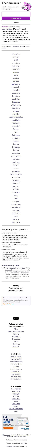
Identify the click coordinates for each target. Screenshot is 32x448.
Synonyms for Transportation (17, 4)
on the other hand (16, 408)
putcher (16, 366)
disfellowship (16, 105)
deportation (16, 96)
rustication (16, 180)
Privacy (20, 436)
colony (27, 272)
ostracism (16, 153)
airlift (16, 60)
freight (16, 132)
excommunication (16, 117)
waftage (16, 219)
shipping (16, 186)
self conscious (16, 364)
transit (16, 198)
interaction (16, 403)
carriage (16, 72)
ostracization (16, 156)
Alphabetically (16, 46)
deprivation (16, 99)
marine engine (16, 359)
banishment (16, 66)
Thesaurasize (5, 26)
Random (27, 46)
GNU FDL (24, 443)
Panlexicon (16, 336)
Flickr (16, 329)
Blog (16, 435)
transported (8, 270)
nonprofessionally (16, 361)
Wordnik (16, 346)
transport (16, 201)
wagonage (16, 222)
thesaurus (16, 391)
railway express (16, 174)
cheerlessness (16, 379)
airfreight (16, 57)
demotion (16, 90)
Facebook (24, 435)
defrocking (16, 84)
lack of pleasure (16, 369)
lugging (16, 150)
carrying (16, 78)
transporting (16, 204)
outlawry (16, 162)
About (12, 435)
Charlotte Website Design (11, 446)
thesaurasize (16, 388)
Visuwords (16, 344)
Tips (29, 435)
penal (23, 272)
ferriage (16, 129)
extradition (16, 126)
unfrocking (16, 213)
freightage (16, 135)
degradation (16, 87)
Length (22, 46)
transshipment (16, 207)
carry (16, 75)
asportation (16, 63)
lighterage (16, 147)
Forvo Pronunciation (16, 331)
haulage (16, 141)
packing (16, 165)
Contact (15, 436)
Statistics (9, 436)
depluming (16, 93)
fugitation (16, 138)
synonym (16, 393)
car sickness (16, 376)
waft (16, 216)
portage (16, 168)
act (7, 268)
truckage (16, 210)
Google (16, 334)
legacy (16, 406)
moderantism (16, 371)
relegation (16, 177)
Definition (4, 48)
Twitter (16, 341)
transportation (16, 356)
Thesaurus (16, 339)
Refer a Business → (8, 304)
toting (16, 195)
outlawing (16, 159)
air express (16, 54)
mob (16, 401)
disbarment (16, 102)
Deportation (15, 272)
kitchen (16, 396)
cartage (16, 81)
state (23, 268)
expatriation (16, 120)
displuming (16, 108)
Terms (24, 436)
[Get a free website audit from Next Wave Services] (16, 422)
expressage (16, 123)
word (16, 411)
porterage (16, 171)
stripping (16, 189)
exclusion (16, 114)
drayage (16, 111)
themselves (16, 398)
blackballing (16, 69)
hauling (16, 144)
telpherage (16, 192)
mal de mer (16, 374)
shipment (16, 183)
